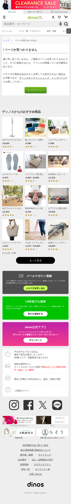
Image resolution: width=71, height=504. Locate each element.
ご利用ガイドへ (21, 390)
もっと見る (35, 260)
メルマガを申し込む (35, 288)
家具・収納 (51, 31)
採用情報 (24, 464)
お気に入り (59, 17)
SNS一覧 (25, 469)
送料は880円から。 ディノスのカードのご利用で (40, 367)
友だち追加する (35, 314)
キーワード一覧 (42, 469)
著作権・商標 (26, 455)
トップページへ (35, 90)
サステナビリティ (42, 464)
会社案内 (22, 459)
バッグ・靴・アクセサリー (30, 31)
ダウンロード (35, 340)
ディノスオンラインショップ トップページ (42, 78)
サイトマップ (44, 455)
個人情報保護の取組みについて (35, 450)
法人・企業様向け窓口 (42, 459)
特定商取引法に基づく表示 (35, 445)
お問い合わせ (35, 474)
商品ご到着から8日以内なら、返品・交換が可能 (37, 379)
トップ (6, 40)
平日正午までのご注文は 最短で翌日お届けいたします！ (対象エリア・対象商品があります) (31, 354)
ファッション (6, 31)
